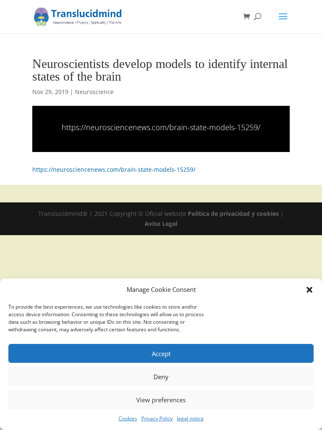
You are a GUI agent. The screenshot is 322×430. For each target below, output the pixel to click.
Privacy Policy (157, 418)
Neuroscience (94, 92)
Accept (161, 353)
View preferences (161, 400)
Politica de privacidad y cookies (234, 214)
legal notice (190, 418)
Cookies (128, 418)
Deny (161, 376)
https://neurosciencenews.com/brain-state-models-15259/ (161, 127)
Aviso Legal (161, 224)
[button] (309, 290)
